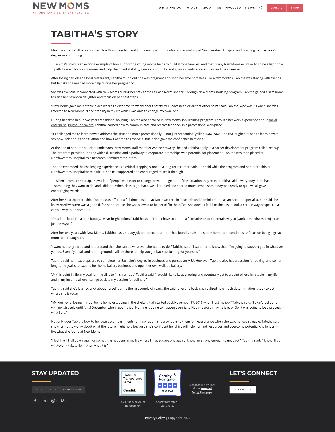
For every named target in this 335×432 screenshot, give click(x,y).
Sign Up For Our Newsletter (58, 389)
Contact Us (243, 389)
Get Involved (229, 7)
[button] (261, 7)
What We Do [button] (170, 7)
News (250, 7)
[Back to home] (61, 7)
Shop (295, 7)
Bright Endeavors (80, 125)
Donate (276, 7)
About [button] (207, 7)
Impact (192, 7)
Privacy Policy (155, 418)
